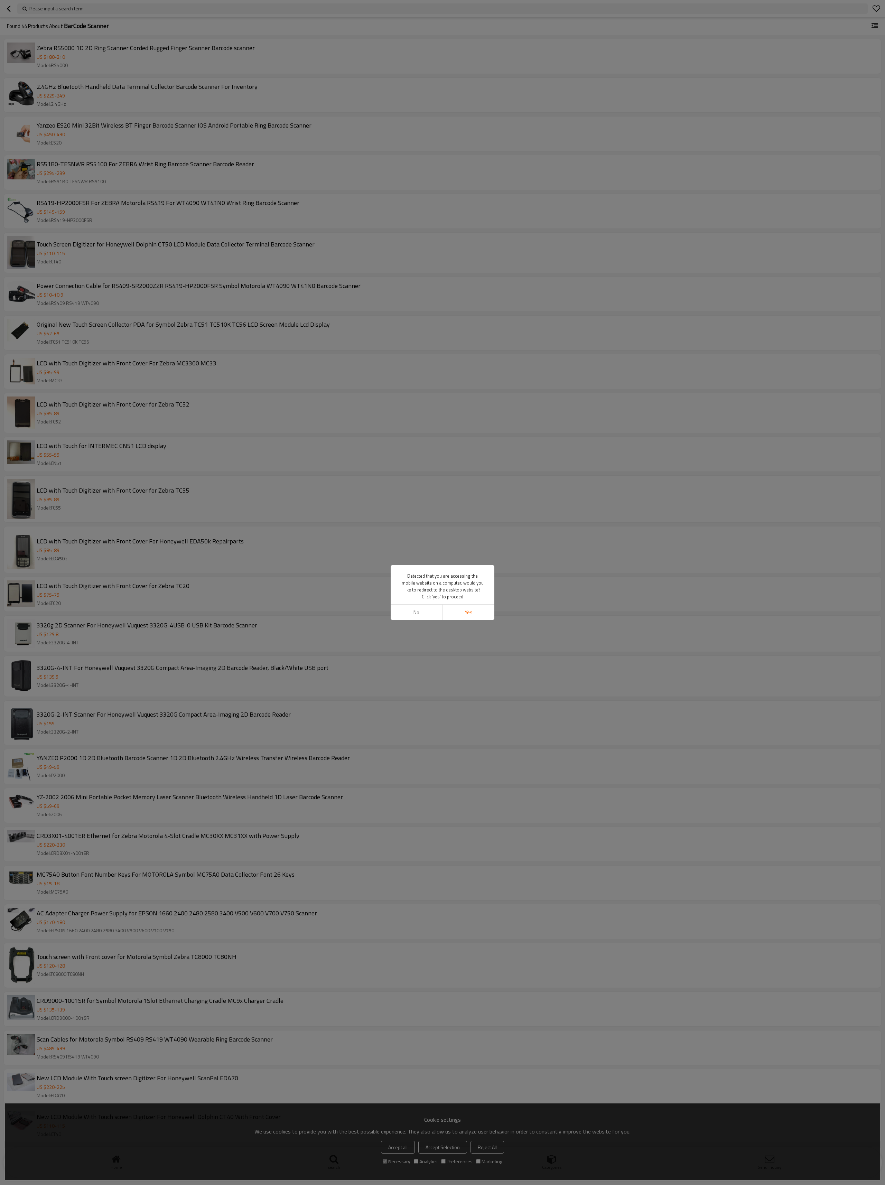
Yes (469, 612)
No (416, 612)
